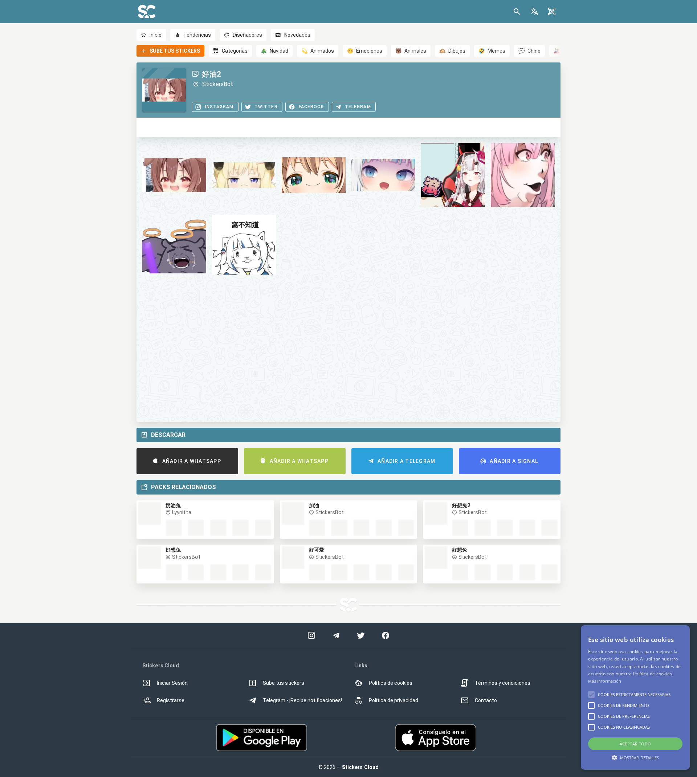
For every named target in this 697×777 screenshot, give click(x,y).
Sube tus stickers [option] (283, 683)
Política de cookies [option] (390, 683)
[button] (534, 11)
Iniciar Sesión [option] (172, 683)
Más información (604, 681)
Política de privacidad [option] (393, 700)
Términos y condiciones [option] (502, 683)
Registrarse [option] (170, 700)
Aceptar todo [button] (635, 744)
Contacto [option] (486, 700)
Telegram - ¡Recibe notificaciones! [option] (302, 700)
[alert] (635, 697)
